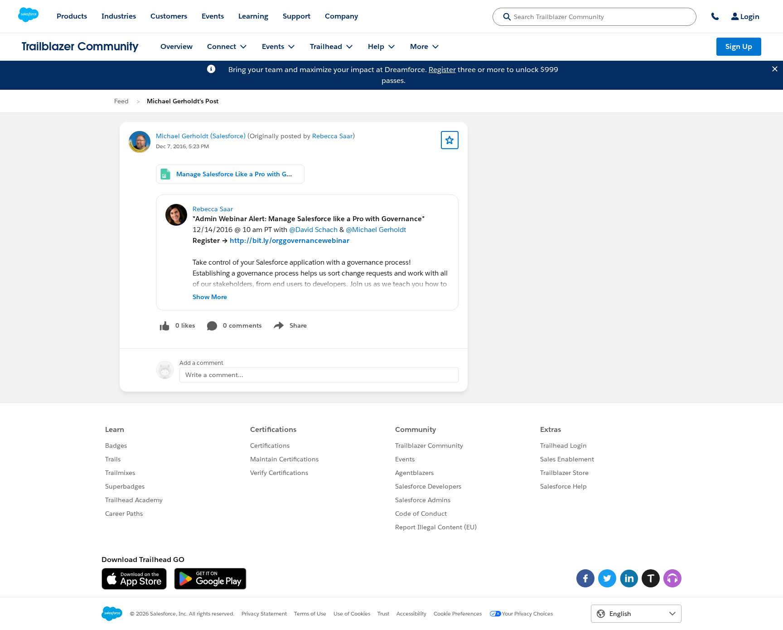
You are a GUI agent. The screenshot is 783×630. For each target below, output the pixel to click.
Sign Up (738, 46)
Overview (176, 46)
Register (442, 69)
